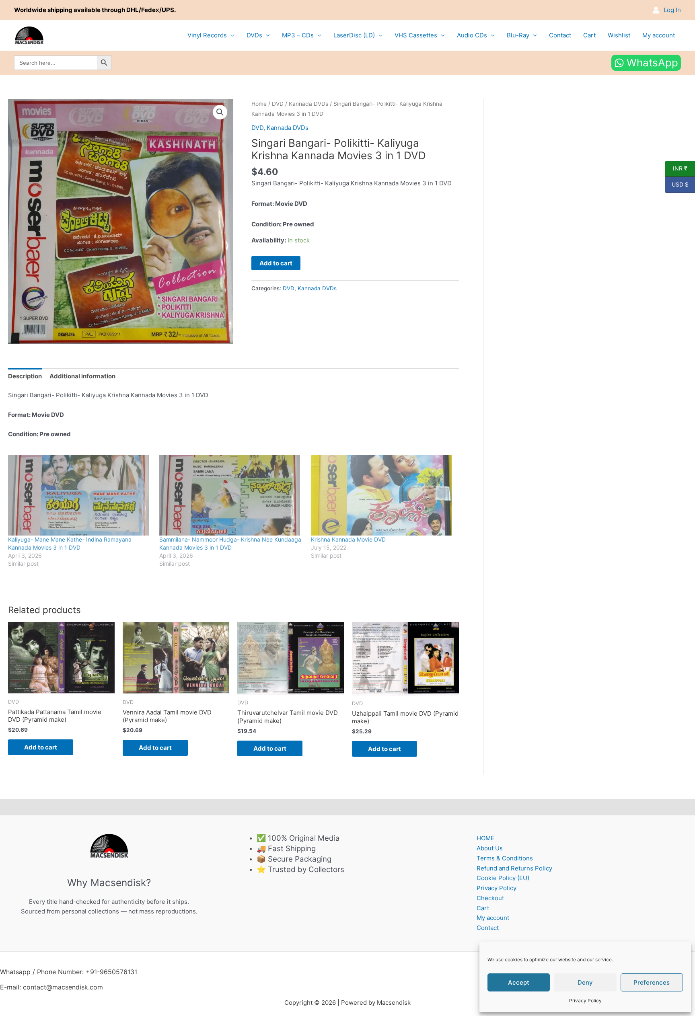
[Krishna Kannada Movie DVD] (382, 495)
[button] (220, 112)
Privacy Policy (585, 1001)
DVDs (254, 35)
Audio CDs (472, 35)
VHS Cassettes (416, 35)
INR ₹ (676, 168)
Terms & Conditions (505, 858)
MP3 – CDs (298, 35)
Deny (585, 982)
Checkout (490, 898)
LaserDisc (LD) (354, 35)
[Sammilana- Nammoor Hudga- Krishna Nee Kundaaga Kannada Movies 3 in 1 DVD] (230, 495)
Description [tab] (25, 376)
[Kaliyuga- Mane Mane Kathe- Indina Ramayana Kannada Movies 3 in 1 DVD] (79, 495)
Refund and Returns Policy (514, 868)
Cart (589, 35)
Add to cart (275, 263)
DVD (278, 104)
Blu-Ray (518, 35)
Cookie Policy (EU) (503, 878)
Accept (518, 982)
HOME (485, 838)
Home (259, 104)
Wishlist (619, 35)
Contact (560, 35)
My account (658, 35)
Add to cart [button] (40, 747)
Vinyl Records (207, 35)
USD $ (677, 184)
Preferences (651, 982)
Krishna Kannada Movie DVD (348, 539)
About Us (490, 848)
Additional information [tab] (82, 376)
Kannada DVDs (308, 104)
